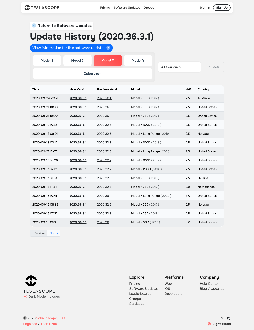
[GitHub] (229, 318)
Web (168, 284)
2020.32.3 (104, 125)
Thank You (49, 324)
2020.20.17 (104, 98)
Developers (173, 294)
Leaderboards (140, 294)
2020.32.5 (104, 134)
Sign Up (222, 8)
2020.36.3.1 (78, 98)
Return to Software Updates (64, 25)
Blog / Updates (212, 289)
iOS (167, 289)
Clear (215, 67)
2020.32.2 (104, 160)
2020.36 (103, 107)
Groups (149, 8)
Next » (54, 233)
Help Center (209, 284)
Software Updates (127, 8)
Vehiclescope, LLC (50, 318)
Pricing (105, 8)
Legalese (30, 324)
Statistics (136, 304)
